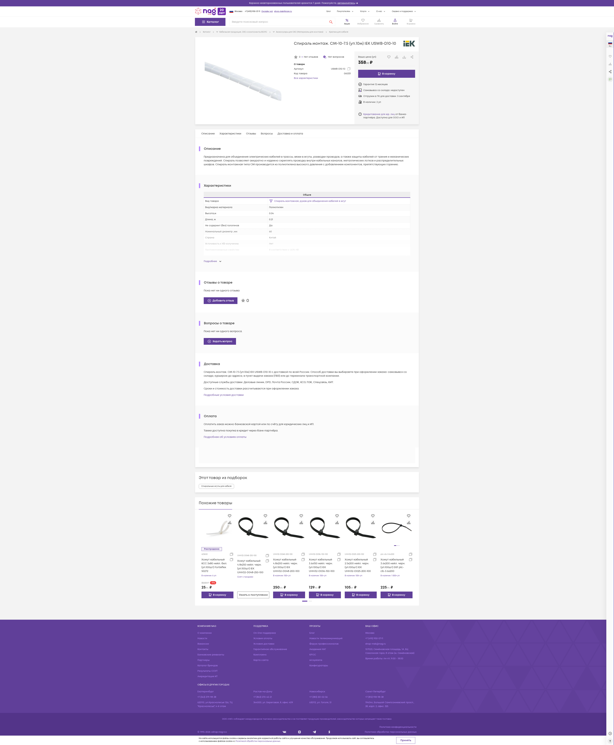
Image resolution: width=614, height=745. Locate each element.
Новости (202, 638)
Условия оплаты (262, 638)
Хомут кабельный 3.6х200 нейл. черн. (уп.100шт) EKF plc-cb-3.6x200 (393, 565)
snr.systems (315, 660)
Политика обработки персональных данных (391, 732)
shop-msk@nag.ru (283, 11)
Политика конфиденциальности (398, 727)
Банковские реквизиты (210, 654)
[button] (307, 3)
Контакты (202, 649)
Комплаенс (260, 654)
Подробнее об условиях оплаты (225, 437)
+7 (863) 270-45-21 (262, 697)
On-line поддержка (264, 633)
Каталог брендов (207, 665)
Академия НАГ (317, 649)
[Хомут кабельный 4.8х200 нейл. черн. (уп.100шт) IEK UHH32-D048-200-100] (289, 528)
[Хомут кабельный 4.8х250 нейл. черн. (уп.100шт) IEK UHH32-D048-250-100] (253, 528)
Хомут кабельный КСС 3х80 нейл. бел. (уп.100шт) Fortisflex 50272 (214, 565)
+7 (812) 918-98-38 (374, 697)
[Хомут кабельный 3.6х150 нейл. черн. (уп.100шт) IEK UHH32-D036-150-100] (325, 528)
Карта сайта (260, 660)
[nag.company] (285, 732)
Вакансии (203, 643)
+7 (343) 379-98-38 (206, 697)
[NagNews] (314, 732)
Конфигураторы (318, 665)
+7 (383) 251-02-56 (318, 697)
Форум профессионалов (323, 643)
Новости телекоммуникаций (325, 638)
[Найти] (331, 22)
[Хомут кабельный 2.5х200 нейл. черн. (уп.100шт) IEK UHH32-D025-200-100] (361, 528)
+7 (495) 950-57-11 (252, 11)
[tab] (208, 133)
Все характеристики (306, 78)
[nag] (329, 732)
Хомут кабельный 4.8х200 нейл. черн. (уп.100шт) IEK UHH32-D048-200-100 (286, 565)
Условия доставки (263, 643)
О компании (204, 633)
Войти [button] (395, 24)
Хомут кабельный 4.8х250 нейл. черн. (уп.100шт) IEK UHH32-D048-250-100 (250, 566)
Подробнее (210, 261)
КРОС (312, 654)
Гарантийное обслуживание (270, 649)
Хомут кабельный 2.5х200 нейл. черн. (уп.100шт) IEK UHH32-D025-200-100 (358, 565)
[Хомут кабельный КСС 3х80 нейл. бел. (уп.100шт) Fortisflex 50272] (217, 528)
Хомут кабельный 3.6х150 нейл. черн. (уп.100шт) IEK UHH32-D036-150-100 (322, 565)
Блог (329, 11)
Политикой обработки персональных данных (258, 741)
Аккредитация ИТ (207, 676)
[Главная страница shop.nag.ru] (210, 11)
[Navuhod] (300, 732)
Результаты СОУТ (207, 671)
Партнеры (203, 660)
